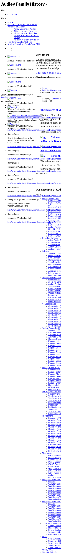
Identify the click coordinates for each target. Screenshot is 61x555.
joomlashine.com (8, 97)
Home (44, 88)
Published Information (51, 90)
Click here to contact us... (48, 72)
